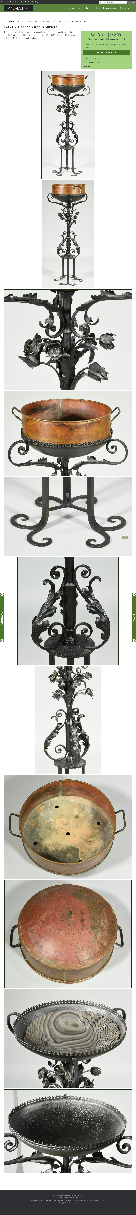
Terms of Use (73, 1203)
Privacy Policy (63, 1203)
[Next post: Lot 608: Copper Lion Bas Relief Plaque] (134, 617)
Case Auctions (19, 8)
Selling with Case (106, 53)
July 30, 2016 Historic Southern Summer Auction (40, 21)
